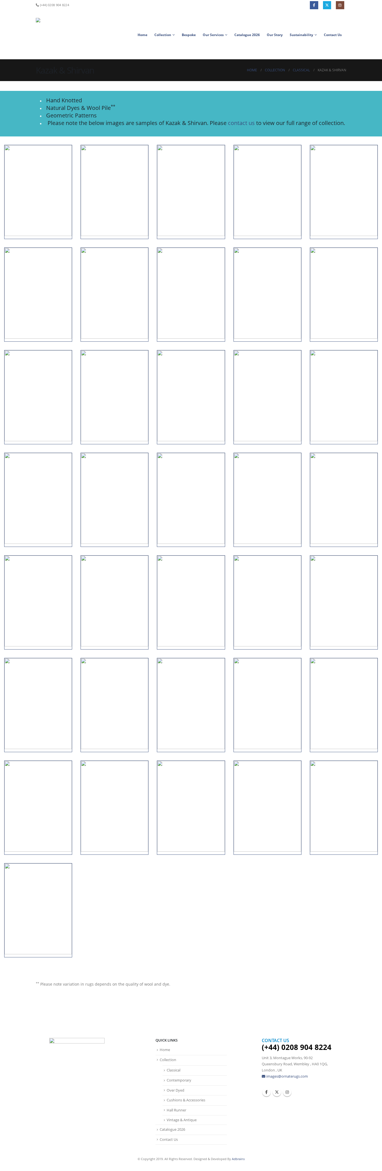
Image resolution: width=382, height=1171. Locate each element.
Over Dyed (175, 1090)
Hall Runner (176, 1110)
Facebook (314, 5)
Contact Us (333, 34)
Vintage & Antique (182, 1120)
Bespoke (189, 34)
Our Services (213, 34)
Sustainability (301, 34)
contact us (241, 123)
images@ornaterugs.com (287, 1076)
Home (142, 34)
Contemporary (179, 1080)
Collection (162, 34)
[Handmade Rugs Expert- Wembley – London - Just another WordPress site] (48, 35)
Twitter (327, 5)
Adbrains (238, 1159)
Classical (173, 1070)
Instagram (340, 5)
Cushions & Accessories (186, 1100)
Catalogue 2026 (247, 34)
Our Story (275, 34)
